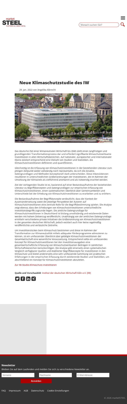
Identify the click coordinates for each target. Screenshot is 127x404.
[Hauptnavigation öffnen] (122, 18)
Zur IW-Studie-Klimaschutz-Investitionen (36, 264)
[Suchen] (123, 24)
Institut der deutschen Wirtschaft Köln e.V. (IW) (66, 272)
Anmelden (36, 381)
